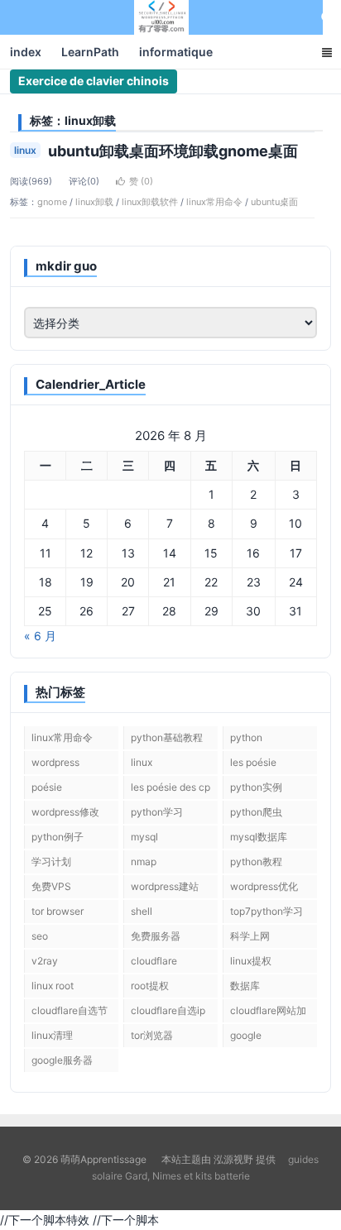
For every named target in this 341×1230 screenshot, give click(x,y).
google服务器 (62, 1060)
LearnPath (90, 52)
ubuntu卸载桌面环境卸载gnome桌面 (173, 151)
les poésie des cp (170, 787)
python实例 (256, 787)
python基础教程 (167, 737)
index (25, 52)
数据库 (245, 985)
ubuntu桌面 (274, 202)
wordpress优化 (264, 886)
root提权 (150, 985)
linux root (52, 985)
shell (141, 911)
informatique (176, 52)
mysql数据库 (258, 836)
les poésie (253, 762)
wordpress (55, 762)
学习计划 (51, 861)
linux (25, 150)
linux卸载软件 (150, 202)
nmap (143, 861)
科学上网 (250, 936)
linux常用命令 (214, 202)
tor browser (57, 911)
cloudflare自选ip (168, 1010)
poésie (46, 787)
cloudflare (154, 961)
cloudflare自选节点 (69, 1013)
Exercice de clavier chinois (93, 81)
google (246, 1035)
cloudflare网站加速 (268, 1013)
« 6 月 (40, 636)
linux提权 (250, 961)
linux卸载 (94, 202)
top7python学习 (266, 911)
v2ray (44, 961)
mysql (144, 836)
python (246, 737)
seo (39, 936)
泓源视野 (233, 1159)
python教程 (256, 861)
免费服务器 (155, 936)
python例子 (57, 836)
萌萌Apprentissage (161, 17)
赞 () (141, 181)
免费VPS (51, 886)
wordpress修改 (65, 812)
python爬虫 (256, 812)
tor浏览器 (152, 1035)
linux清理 (52, 1035)
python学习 (157, 812)
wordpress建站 (165, 886)
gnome (52, 202)
